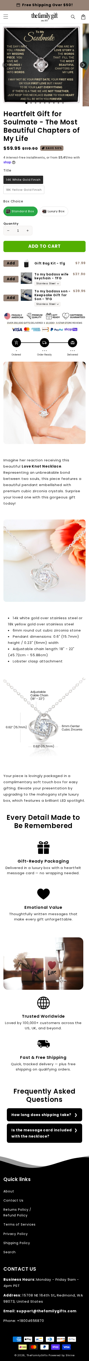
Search (9, 1252)
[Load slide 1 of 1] (26, 102)
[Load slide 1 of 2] (31, 103)
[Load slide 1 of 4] (40, 103)
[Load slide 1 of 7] (54, 103)
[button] (73, 17)
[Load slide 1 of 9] (63, 103)
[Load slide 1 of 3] (35, 103)
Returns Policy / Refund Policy (17, 1212)
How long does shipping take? (41, 1114)
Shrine (70, 1355)
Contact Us (13, 1200)
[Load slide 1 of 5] (44, 103)
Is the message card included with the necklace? (41, 1133)
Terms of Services (19, 1224)
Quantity (10, 223)
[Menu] (6, 17)
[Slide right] (83, 65)
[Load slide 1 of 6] (49, 103)
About (8, 1191)
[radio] (23, 180)
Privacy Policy (15, 1234)
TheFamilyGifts (37, 1355)
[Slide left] (5, 65)
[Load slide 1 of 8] (58, 103)
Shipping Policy (16, 1243)
